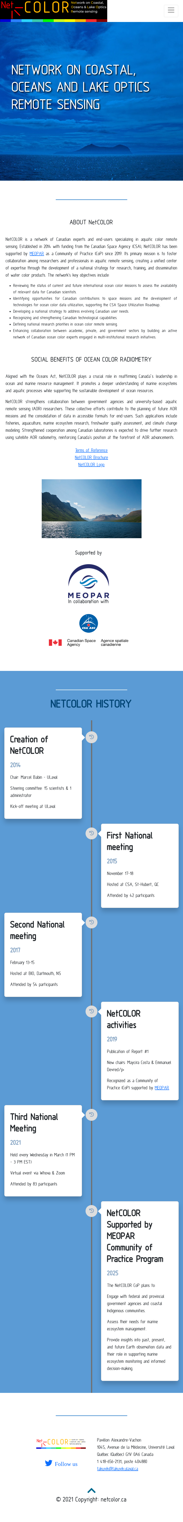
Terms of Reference (91, 450)
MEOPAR (37, 253)
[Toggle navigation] (171, 11)
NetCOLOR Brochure (91, 457)
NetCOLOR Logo (91, 464)
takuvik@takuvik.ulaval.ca (117, 1468)
